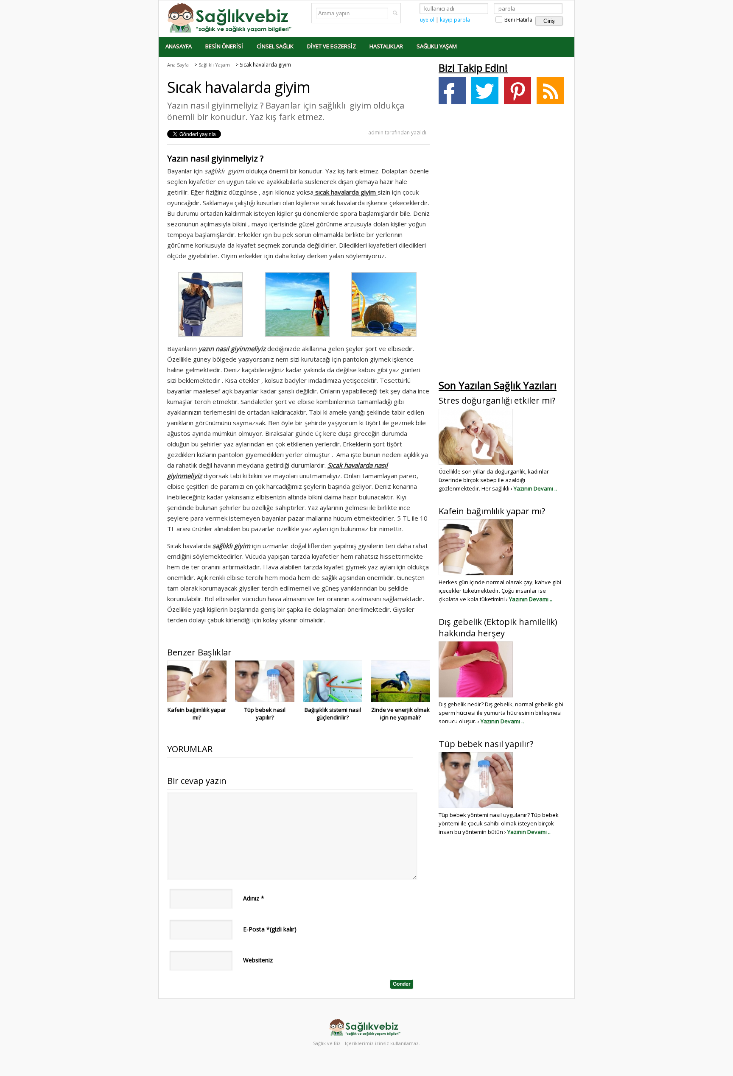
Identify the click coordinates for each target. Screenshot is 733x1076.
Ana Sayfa (178, 64)
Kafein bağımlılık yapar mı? (197, 713)
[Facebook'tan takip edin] (452, 90)
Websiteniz (258, 960)
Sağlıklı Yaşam (437, 46)
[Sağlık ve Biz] (230, 17)
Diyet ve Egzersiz (331, 46)
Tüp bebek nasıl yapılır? (264, 713)
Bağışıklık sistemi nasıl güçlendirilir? (333, 713)
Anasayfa (178, 46)
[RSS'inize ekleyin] (550, 90)
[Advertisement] (502, 244)
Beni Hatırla (517, 19)
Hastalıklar (386, 46)
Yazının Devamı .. (535, 488)
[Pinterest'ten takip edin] (517, 90)
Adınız (253, 898)
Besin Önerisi (224, 46)
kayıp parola (455, 19)
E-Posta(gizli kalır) (270, 929)
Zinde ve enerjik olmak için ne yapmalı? (400, 713)
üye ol (427, 19)
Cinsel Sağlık (275, 46)
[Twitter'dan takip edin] (484, 90)
